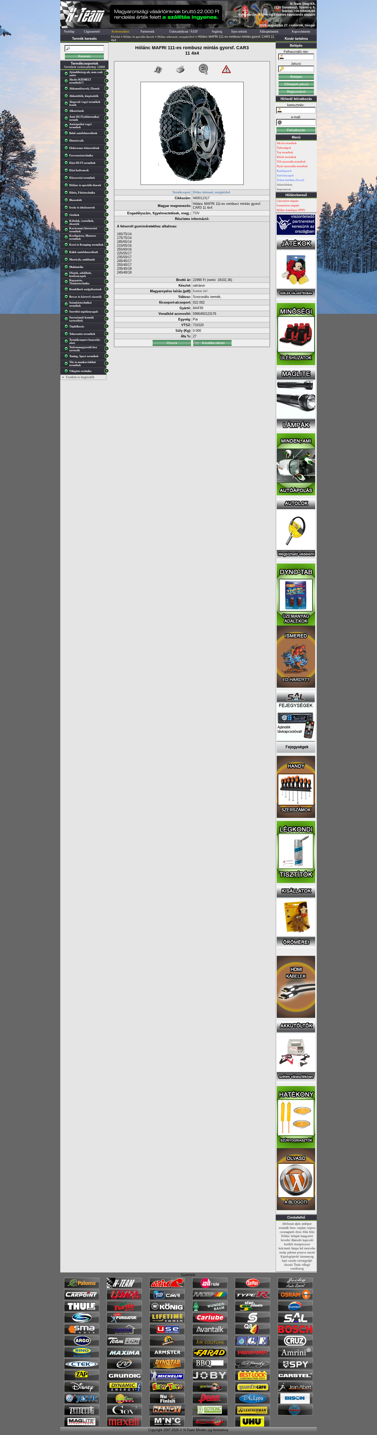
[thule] (81, 1310)
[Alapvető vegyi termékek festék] (67, 104)
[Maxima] (124, 1356)
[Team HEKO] (124, 1345)
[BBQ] (209, 1368)
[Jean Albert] (295, 1391)
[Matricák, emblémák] (67, 260)
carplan (301, 1228)
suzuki (292, 1260)
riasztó (311, 1252)
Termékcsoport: (181, 192)
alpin (298, 1224)
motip (282, 1252)
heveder (285, 1240)
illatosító (296, 1240)
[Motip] (209, 1299)
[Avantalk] (209, 1333)
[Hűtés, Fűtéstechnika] (67, 193)
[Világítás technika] (67, 372)
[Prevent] (209, 1426)
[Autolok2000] (296, 559)
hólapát (295, 1236)
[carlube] (209, 1322)
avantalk (284, 1228)
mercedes (309, 1248)
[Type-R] (252, 1299)
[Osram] (295, 1299)
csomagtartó (287, 1232)
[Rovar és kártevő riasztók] (67, 297)
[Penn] (209, 1402)
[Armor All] (167, 1345)
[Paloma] (81, 1287)
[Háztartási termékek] (67, 178)
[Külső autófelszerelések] (67, 253)
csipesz (311, 1228)
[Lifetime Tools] (167, 1322)
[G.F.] (252, 1345)
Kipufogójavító (290, 1256)
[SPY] (295, 1368)
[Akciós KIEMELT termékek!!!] (67, 82)
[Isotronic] (209, 1414)
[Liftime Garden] (124, 1402)
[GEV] (124, 1414)
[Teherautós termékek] (67, 334)
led (301, 1248)
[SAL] (295, 1322)
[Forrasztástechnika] (67, 156)
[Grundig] (124, 1379)
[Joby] (210, 1379)
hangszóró (307, 1236)
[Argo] (81, 1345)
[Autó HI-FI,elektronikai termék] (67, 119)
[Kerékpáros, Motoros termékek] (67, 238)
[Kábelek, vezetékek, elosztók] (67, 223)
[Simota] (81, 1322)
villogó (306, 1265)
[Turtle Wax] (124, 1310)
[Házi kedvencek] (67, 171)
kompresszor (302, 1244)
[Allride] (209, 1287)
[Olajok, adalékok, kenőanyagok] (67, 275)
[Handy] (167, 1414)
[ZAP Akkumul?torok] (81, 1379)
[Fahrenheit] (81, 1414)
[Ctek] (81, 1368)
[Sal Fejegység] (296, 752)
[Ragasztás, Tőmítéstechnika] (67, 282)
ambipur (307, 1224)
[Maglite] (81, 1426)
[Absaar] (252, 1356)
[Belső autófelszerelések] (67, 134)
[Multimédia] (67, 267)
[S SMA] (81, 1333)
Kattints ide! (200, 291)
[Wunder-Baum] (209, 1310)
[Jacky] (295, 1287)
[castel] (295, 1379)
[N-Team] (124, 1287)
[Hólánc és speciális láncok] (67, 186)
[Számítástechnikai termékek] (67, 305)
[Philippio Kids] (252, 1402)
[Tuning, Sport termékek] (67, 357)
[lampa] (124, 1299)
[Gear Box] (209, 1391)
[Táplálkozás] (67, 327)
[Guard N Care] (252, 1391)
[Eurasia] (295, 1310)
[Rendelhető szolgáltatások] (67, 290)
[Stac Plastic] (252, 1310)
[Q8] (252, 1333)
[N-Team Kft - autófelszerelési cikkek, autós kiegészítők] (84, 27)
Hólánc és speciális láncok (138, 36)
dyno (298, 1232)
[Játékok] (67, 215)
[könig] (167, 1310)
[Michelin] (167, 1379)
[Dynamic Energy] (124, 1391)
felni (311, 1232)
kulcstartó (284, 1248)
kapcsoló (308, 1240)
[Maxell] (124, 1426)
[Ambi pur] (167, 1299)
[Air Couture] (209, 1345)
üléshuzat (288, 1224)
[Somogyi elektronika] (252, 1322)
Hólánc (285, 1236)
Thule (297, 1265)
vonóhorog (297, 1268)
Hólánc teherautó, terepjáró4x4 (175, 36)
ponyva (301, 1252)
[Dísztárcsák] (67, 141)
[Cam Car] (124, 1368)
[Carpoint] (81, 1299)
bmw (293, 1228)
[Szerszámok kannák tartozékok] (67, 320)
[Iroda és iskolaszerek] (67, 208)
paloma (291, 1252)
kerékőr (288, 1244)
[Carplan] (252, 1287)
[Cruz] (295, 1345)
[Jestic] (81, 1402)
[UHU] (252, 1426)
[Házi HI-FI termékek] (67, 163)
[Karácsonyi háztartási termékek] (67, 230)
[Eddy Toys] (167, 1391)
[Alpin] (167, 1287)
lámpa (295, 1248)
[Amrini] (295, 1356)
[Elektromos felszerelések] (67, 148)
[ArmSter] (167, 1356)
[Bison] (295, 1402)
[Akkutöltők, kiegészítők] (67, 96)
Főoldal (115, 36)
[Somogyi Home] (124, 1333)
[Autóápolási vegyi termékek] (67, 126)
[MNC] (167, 1426)
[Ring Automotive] (81, 1356)
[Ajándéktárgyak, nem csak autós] (67, 74)
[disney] (81, 1391)
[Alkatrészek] (67, 111)
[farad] (209, 1356)
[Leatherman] (252, 1414)
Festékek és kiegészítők (80, 377)
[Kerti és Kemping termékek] (67, 245)
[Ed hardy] (252, 1368)
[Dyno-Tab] (167, 1368)
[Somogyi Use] (167, 1333)
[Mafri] (295, 1414)
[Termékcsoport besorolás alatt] (67, 342)
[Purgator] (124, 1322)
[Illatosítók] (67, 201)
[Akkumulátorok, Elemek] (67, 89)
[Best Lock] (252, 1379)
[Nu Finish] (167, 1402)
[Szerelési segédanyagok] (67, 312)
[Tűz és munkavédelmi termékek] (67, 364)
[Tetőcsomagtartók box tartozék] (67, 349)
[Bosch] (295, 1333)
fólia (305, 1232)
